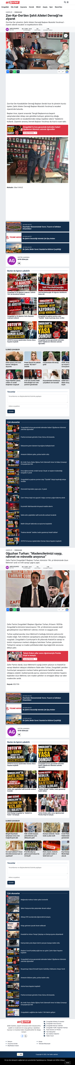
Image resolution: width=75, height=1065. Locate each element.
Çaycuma (23, 7)
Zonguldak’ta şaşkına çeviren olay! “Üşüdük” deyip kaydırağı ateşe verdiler (51, 317)
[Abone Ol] (67, 71)
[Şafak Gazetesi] (12, 2)
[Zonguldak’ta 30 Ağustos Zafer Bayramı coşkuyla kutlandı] (22, 306)
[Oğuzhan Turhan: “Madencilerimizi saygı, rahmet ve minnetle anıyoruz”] (37, 588)
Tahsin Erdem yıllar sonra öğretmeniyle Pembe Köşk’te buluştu (51, 814)
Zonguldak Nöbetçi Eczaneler (55, 1021)
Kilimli (38, 7)
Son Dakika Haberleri (52, 1034)
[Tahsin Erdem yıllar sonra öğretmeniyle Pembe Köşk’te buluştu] (53, 803)
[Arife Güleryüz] (11, 260)
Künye (40, 1041)
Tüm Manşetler (50, 1032)
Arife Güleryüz (23, 259)
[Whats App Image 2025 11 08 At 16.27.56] (37, 160)
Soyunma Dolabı (13, 1043)
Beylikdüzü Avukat (13, 1045)
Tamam (67, 1062)
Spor (51, 7)
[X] (25, 1035)
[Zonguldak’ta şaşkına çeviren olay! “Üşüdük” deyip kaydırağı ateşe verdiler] (53, 306)
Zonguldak (5, 7)
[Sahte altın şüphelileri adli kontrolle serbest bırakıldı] (22, 779)
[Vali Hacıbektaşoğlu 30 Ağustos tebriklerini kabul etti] (53, 282)
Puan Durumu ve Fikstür (53, 1030)
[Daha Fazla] (18, 71)
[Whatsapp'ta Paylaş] (14, 71)
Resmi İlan (58, 7)
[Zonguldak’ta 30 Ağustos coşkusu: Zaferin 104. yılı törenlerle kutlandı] (22, 282)
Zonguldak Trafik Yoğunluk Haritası (57, 1028)
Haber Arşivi (50, 1036)
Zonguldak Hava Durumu (53, 1023)
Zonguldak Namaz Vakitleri (54, 1026)
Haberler (9, 12)
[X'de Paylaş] (11, 71)
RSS (20, 1054)
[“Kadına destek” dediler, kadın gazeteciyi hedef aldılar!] (53, 779)
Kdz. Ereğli (14, 7)
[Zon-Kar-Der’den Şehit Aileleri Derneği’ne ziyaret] (37, 50)
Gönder (11, 411)
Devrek (31, 7)
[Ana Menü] (68, 2)
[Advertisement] (40, 88)
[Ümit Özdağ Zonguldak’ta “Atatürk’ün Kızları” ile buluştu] (22, 803)
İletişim (10, 1041)
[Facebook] (22, 1035)
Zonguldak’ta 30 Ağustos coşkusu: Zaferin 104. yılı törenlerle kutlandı (21, 293)
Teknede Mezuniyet (44, 1043)
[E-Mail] (19, 263)
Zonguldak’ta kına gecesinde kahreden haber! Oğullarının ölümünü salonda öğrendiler (51, 341)
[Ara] (65, 2)
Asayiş (45, 7)
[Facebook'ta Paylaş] (7, 71)
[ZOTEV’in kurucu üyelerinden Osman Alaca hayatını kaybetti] (22, 330)
